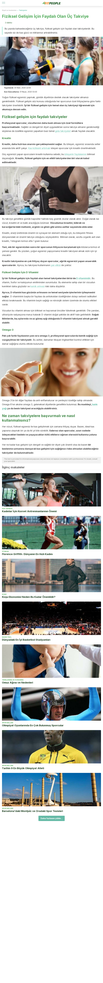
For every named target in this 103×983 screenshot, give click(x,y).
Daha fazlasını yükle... (52, 818)
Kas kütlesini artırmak (39, 148)
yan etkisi (56, 265)
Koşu (4, 594)
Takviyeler (23, 10)
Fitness (5, 551)
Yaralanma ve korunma (12, 680)
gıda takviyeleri (63, 131)
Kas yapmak (7, 509)
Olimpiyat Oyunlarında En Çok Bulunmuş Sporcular (33, 725)
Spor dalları (7, 723)
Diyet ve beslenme (9, 10)
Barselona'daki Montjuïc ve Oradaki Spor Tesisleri (32, 811)
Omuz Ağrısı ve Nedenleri (17, 682)
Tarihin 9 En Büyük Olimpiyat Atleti (23, 768)
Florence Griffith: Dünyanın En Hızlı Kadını (27, 554)
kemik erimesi (37, 286)
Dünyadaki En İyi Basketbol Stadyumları (26, 639)
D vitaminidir (83, 278)
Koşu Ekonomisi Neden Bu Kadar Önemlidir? (28, 596)
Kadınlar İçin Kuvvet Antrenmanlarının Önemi (29, 511)
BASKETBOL (7, 637)
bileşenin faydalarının (76, 154)
